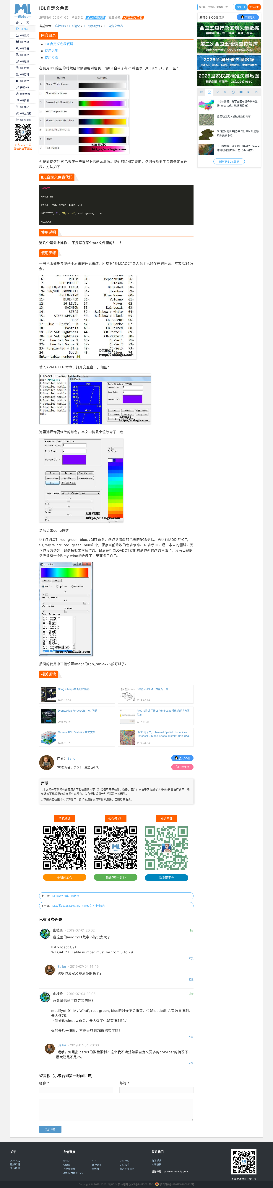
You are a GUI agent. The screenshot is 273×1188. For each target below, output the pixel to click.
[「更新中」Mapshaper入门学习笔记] (206, 105)
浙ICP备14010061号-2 (141, 1184)
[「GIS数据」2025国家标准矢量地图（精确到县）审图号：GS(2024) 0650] (229, 84)
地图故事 (25, 93)
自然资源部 (69, 1168)
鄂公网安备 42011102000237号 (177, 1184)
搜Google (254, 7)
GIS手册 (24, 48)
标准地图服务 (127, 1168)
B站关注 (184, 767)
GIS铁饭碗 (25, 119)
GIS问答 (24, 100)
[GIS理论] (257, 92)
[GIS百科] (225, 92)
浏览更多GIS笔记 (229, 161)
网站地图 (123, 1184)
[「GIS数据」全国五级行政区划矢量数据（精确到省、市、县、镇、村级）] (229, 36)
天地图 (95, 1168)
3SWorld (96, 1164)
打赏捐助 (156, 1160)
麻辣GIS (60, 26)
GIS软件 (24, 80)
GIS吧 (66, 1164)
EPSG (66, 1160)
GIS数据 (24, 67)
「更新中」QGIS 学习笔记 (232, 116)
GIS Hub (124, 1160)
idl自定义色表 (133, 17)
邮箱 (124, 1083)
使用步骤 (51, 58)
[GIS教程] (233, 92)
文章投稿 (156, 1164)
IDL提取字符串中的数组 (65, 895)
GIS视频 (24, 35)
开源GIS (24, 87)
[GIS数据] (209, 92)
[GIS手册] (249, 92)
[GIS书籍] (241, 92)
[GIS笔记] (217, 92)
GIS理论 (24, 54)
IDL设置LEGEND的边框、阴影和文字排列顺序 (78, 905)
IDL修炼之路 (224, 146)
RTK (94, 1160)
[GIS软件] (202, 92)
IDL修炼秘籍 (95, 17)
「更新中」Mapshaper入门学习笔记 (238, 101)
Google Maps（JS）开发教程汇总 (237, 131)
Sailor (72, 758)
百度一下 (241, 7)
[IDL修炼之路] (206, 149)
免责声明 (15, 1167)
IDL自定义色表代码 (59, 44)
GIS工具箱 (25, 113)
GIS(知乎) (125, 1164)
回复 (191, 958)
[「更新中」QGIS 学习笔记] (206, 119)
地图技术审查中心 (73, 1172)
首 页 (24, 22)
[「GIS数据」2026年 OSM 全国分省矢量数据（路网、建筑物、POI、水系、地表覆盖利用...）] (229, 68)
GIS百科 (24, 74)
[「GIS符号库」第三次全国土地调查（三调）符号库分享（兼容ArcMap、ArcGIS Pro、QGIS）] (229, 52)
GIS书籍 (24, 41)
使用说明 (51, 51)
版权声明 (15, 1164)
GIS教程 (24, 61)
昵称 (44, 1083)
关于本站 (15, 1160)
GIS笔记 (24, 28)
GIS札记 (24, 106)
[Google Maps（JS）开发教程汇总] (206, 134)
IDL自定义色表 (113, 26)
